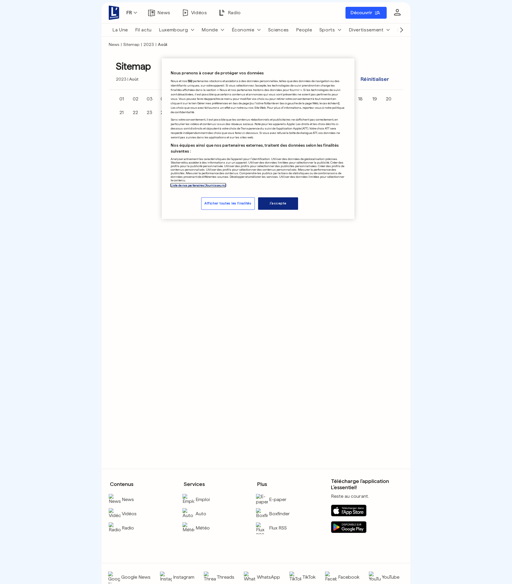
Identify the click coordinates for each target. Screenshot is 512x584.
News (114, 44)
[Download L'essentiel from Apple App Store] (349, 510)
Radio (128, 528)
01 (121, 99)
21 (121, 112)
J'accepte (278, 203)
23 (149, 112)
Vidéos (129, 513)
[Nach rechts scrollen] (401, 29)
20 (388, 99)
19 (374, 99)
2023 (148, 44)
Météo (203, 528)
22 (135, 112)
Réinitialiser (375, 79)
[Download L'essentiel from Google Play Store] (349, 527)
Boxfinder (279, 513)
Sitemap (131, 44)
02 (135, 99)
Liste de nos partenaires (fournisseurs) (198, 185)
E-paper (278, 499)
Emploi (203, 499)
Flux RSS (278, 528)
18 (360, 99)
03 (150, 99)
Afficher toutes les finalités (228, 203)
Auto (201, 513)
